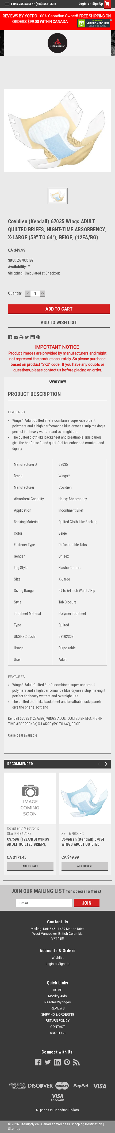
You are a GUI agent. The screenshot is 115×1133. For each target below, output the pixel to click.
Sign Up (97, 4)
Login (82, 4)
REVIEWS (57, 1008)
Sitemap (14, 1129)
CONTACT (57, 1027)
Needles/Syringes (57, 1002)
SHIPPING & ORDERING (57, 1014)
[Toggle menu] (7, 7)
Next (107, 764)
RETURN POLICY (58, 1021)
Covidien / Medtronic (23, 828)
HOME (57, 990)
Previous (99, 764)
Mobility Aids (57, 996)
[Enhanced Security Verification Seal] (94, 23)
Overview (57, 381)
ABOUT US (57, 1033)
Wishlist (58, 958)
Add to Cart (30, 866)
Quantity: (15, 293)
